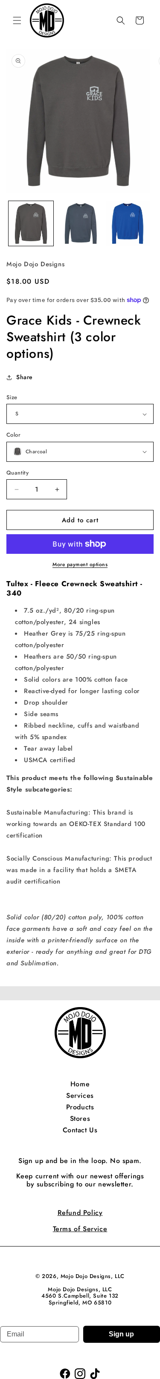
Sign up (121, 1334)
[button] (17, 20)
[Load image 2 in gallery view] (80, 223)
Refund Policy (80, 1213)
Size (11, 397)
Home (80, 1084)
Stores (80, 1118)
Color (13, 435)
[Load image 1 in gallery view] (31, 223)
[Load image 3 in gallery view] (128, 223)
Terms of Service (80, 1229)
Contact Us (80, 1130)
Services (80, 1095)
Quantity (17, 473)
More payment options (80, 564)
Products (80, 1107)
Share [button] (24, 377)
